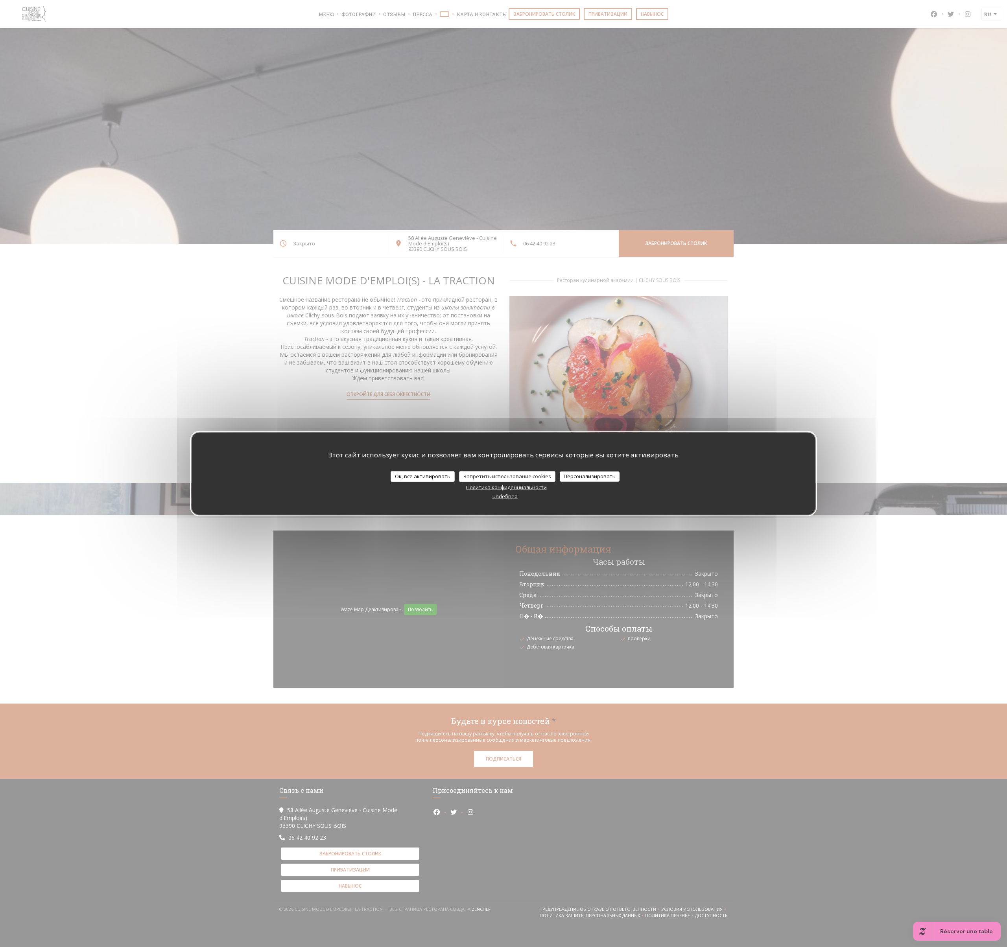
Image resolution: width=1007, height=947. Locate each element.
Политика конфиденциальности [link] (506, 486)
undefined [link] (505, 495)
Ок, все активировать (422, 476)
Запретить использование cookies (507, 476)
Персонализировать (590, 476)
